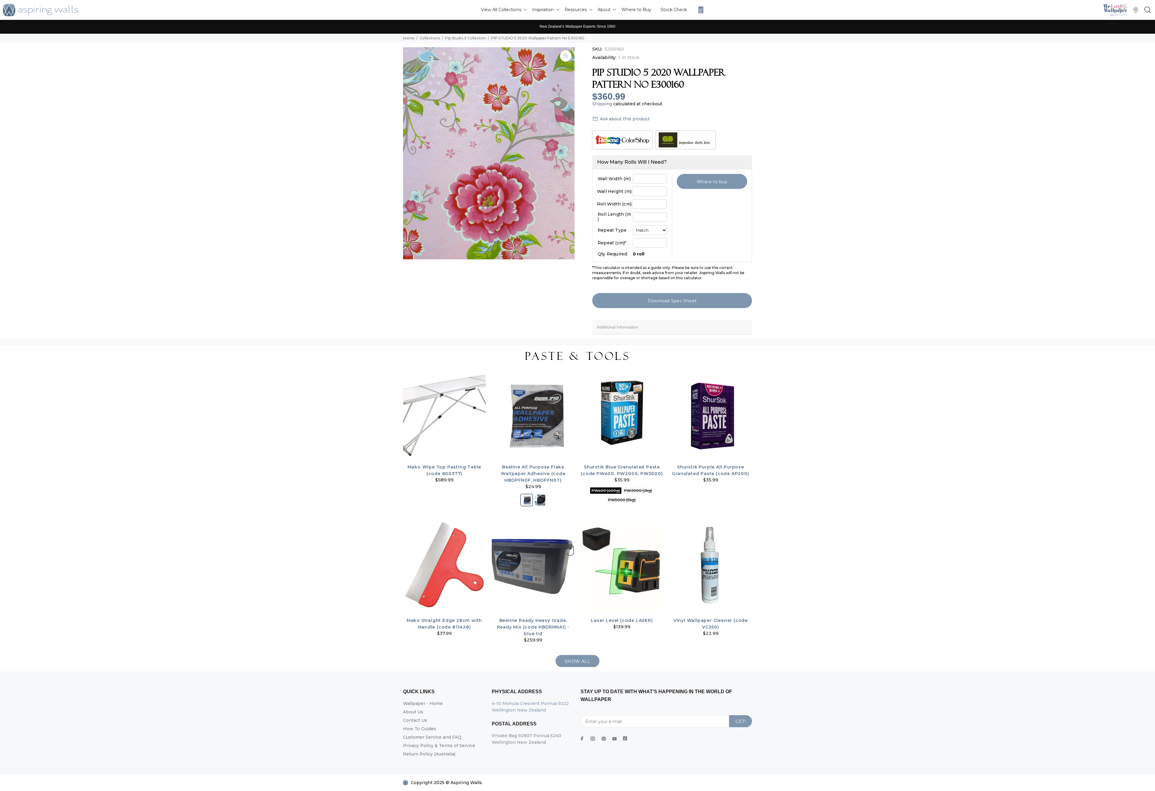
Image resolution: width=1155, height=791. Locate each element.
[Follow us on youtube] (614, 739)
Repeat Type (612, 230)
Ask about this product (625, 119)
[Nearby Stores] (1136, 11)
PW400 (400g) (606, 490)
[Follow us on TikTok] (625, 737)
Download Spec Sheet (672, 301)
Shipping (602, 104)
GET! (740, 721)
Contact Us (415, 720)
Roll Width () (614, 204)
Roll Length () (614, 216)
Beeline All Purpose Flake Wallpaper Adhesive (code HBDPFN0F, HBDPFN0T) (533, 473)
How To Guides (419, 728)
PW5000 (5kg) (622, 500)
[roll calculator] (699, 10)
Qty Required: (613, 254)
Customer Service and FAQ (432, 737)
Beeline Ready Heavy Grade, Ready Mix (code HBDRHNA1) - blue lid (533, 627)
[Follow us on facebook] (582, 739)
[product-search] (1146, 10)
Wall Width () (614, 178)
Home (408, 38)
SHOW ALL (577, 661)
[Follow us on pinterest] (604, 739)
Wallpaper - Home (423, 703)
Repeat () (612, 242)
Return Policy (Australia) (429, 754)
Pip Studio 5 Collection (465, 38)
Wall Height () (614, 191)
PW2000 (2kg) (638, 490)
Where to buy (712, 181)
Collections (430, 38)
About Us (413, 712)
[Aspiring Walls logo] (40, 10)
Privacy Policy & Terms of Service (439, 745)
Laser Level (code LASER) (622, 620)
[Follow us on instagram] (593, 739)
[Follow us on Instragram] (1116, 10)
